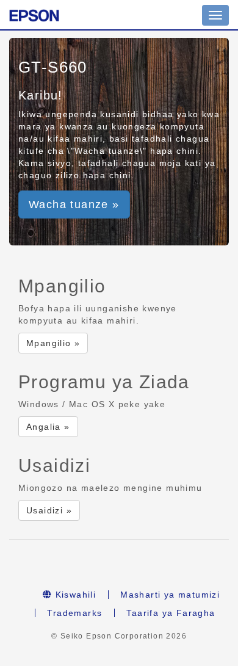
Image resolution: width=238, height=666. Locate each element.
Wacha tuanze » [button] (74, 204)
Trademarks (74, 613)
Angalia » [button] (48, 427)
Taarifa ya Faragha (170, 613)
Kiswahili (74, 594)
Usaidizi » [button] (49, 510)
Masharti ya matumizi (170, 594)
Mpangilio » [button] (53, 343)
